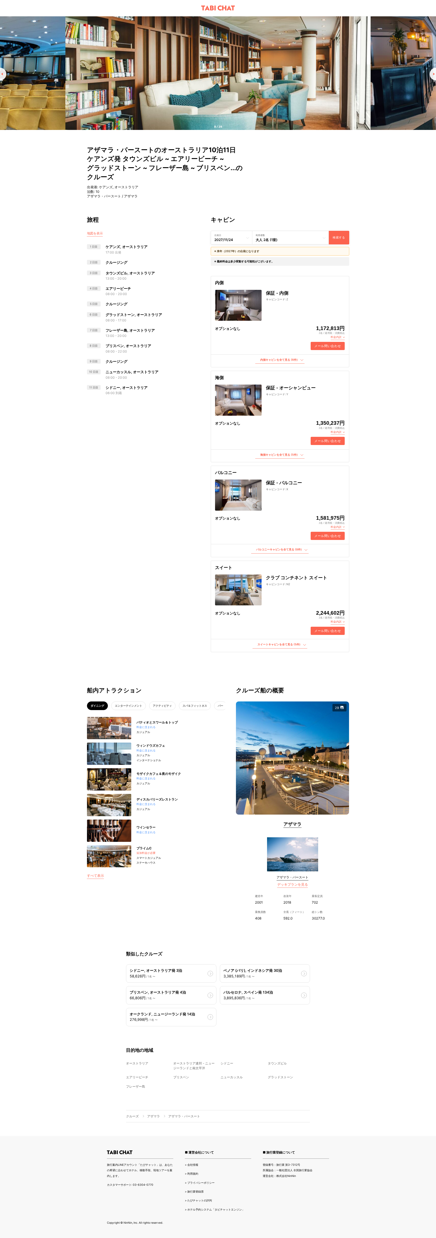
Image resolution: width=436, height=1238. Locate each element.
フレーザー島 (135, 1086)
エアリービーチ (137, 1077)
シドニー (226, 1063)
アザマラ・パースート (292, 877)
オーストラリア (137, 1063)
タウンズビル (277, 1063)
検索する (339, 237)
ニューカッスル (231, 1077)
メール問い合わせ (327, 346)
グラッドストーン (280, 1077)
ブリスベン (181, 1077)
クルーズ (132, 1116)
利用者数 (260, 235)
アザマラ (292, 824)
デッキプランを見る (292, 884)
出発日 (217, 235)
